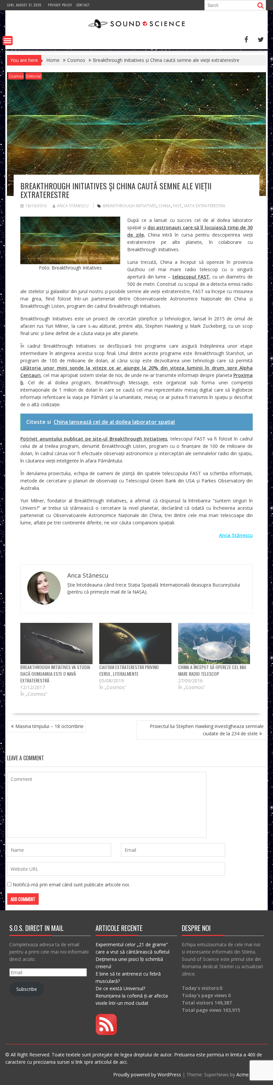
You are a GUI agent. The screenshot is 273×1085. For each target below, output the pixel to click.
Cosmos (16, 76)
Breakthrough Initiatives (129, 206)
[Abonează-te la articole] (106, 1033)
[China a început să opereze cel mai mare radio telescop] (214, 643)
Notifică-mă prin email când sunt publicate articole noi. (71, 884)
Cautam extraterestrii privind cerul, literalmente (129, 670)
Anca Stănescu (73, 206)
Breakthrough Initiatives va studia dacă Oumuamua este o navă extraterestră (55, 673)
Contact (83, 4)
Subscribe (26, 989)
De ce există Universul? (120, 988)
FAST (177, 206)
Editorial (33, 76)
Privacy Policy (60, 4)
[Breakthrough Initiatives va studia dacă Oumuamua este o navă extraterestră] (56, 643)
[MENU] (8, 40)
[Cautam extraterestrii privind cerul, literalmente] (135, 643)
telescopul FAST (190, 276)
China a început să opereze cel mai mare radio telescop (212, 670)
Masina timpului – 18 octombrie (49, 726)
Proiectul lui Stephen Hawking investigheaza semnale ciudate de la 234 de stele (207, 730)
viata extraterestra (204, 206)
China (164, 206)
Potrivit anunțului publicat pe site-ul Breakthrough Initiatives (93, 439)
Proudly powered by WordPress (147, 1074)
